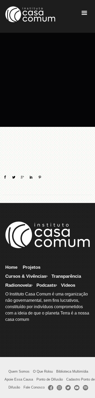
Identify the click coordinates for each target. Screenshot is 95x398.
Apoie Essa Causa (18, 379)
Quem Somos (19, 371)
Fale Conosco (34, 387)
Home (11, 267)
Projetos (31, 267)
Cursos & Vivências (25, 276)
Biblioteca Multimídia (72, 371)
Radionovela (18, 285)
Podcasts (46, 285)
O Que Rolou (43, 371)
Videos (68, 285)
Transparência (66, 276)
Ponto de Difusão (49, 379)
